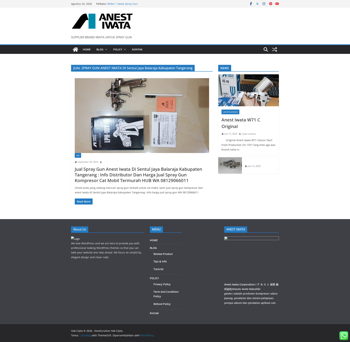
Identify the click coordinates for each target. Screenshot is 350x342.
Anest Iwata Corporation (239, 284)
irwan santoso (249, 133)
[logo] (75, 238)
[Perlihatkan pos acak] (274, 49)
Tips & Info (160, 261)
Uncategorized (230, 112)
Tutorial (158, 269)
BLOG (99, 49)
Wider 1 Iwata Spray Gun (122, 4)
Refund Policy (162, 304)
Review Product (163, 254)
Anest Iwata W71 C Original (240, 123)
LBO (78, 155)
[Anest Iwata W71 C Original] (248, 90)
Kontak (137, 49)
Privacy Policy (162, 284)
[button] (105, 49)
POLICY (117, 49)
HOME (87, 49)
